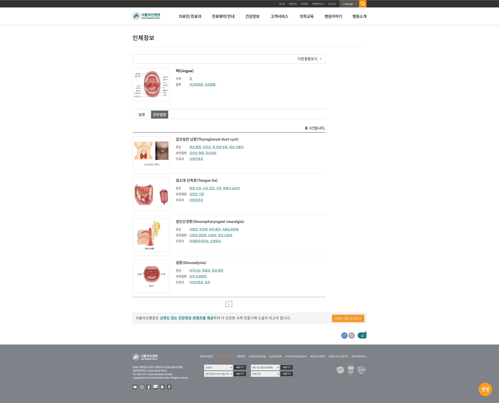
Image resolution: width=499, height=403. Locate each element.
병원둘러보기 (318, 3)
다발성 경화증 (198, 235)
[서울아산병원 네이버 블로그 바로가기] (155, 387)
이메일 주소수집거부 (338, 356)
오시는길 (332, 3)
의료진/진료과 (190, 16)
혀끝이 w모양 (231, 188)
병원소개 (359, 16)
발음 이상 (195, 188)
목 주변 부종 (220, 147)
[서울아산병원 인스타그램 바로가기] (142, 387)
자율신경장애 (230, 229)
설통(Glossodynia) (191, 262)
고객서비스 (279, 16)
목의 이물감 (236, 147)
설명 (141, 114)
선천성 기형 (196, 194)
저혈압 (193, 229)
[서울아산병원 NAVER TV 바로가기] (162, 387)
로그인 (282, 3)
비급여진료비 (275, 356)
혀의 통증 (215, 229)
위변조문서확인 (317, 356)
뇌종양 (212, 235)
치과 (207, 282)
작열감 (206, 270)
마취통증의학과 (199, 241)
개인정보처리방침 (224, 356)
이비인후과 (196, 159)
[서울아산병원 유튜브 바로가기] (135, 387)
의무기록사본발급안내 (296, 356)
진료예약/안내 (223, 16)
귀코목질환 (196, 84)
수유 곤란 (208, 188)
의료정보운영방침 (257, 356)
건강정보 (252, 16)
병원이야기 (333, 16)
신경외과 (215, 241)
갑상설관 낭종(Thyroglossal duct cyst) (207, 139)
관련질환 (159, 114)
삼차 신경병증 (198, 276)
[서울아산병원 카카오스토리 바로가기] (169, 387)
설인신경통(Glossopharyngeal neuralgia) (210, 221)
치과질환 (210, 84)
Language (347, 3)
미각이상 (194, 270)
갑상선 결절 (196, 153)
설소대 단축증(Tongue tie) (197, 180)
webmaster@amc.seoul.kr (160, 374)
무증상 (207, 147)
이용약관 (241, 356)
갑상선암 (210, 153)
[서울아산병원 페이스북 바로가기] (149, 387)
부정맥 (203, 229)
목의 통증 (195, 147)
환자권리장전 (206, 356)
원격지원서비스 (358, 356)
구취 (218, 188)
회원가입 (293, 3)
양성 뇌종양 (225, 235)
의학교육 (307, 16)
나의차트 (304, 3)
